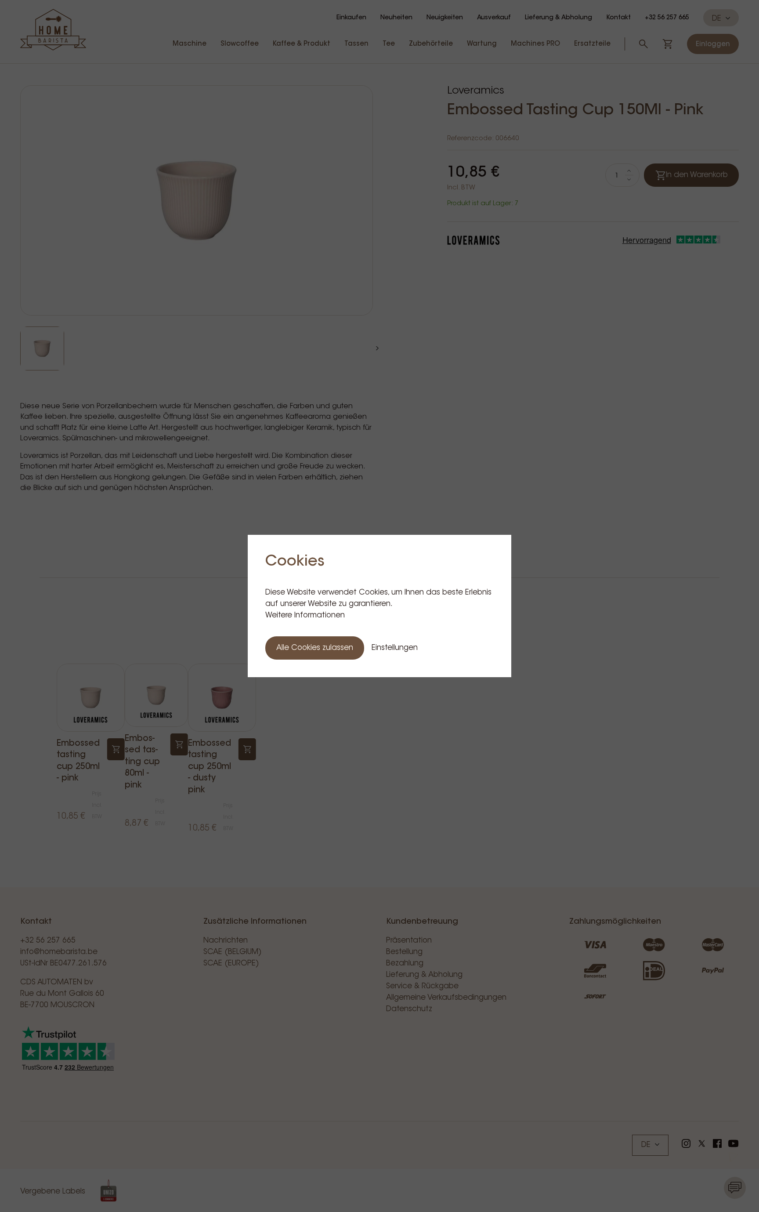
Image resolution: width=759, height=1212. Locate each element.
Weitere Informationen (305, 615)
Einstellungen (395, 648)
